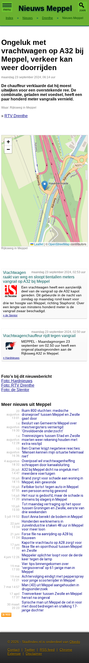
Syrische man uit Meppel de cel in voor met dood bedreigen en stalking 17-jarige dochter (52, 606)
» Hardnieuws (11, 357)
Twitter (29, 650)
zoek (82, 10)
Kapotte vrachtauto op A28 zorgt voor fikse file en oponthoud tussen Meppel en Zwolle (52, 546)
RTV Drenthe (16, 116)
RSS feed (47, 650)
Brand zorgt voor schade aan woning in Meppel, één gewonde (52, 480)
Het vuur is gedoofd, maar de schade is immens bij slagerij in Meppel (52, 497)
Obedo (74, 642)
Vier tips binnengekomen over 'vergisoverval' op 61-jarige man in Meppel (48, 568)
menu (7, 9)
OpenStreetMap (59, 244)
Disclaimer (34, 654)
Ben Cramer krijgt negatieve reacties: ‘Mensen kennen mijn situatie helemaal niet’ (53, 452)
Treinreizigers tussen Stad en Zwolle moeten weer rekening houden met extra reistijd (51, 440)
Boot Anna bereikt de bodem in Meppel (52, 517)
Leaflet (38, 244)
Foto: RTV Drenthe (17, 385)
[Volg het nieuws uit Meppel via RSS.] (6, 615)
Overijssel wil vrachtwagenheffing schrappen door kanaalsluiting (48, 463)
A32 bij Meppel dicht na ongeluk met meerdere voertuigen (50, 471)
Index (9, 18)
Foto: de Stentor (15, 390)
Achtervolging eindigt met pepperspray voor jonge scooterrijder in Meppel (53, 578)
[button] (45, 186)
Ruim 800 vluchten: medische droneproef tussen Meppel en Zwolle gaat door (51, 414)
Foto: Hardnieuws (16, 381)
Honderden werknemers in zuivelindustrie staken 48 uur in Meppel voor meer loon (52, 525)
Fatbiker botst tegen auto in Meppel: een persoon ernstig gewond (50, 489)
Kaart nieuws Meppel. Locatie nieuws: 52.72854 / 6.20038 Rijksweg (43, 190)
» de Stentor (10, 315)
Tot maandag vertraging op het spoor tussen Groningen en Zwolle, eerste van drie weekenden (53, 508)
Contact (13, 650)
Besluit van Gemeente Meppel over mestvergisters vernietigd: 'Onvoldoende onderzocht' (49, 427)
